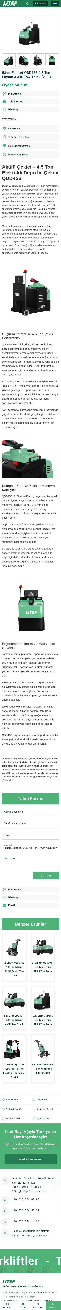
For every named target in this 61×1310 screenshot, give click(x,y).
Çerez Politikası (10, 1292)
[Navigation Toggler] (55, 3)
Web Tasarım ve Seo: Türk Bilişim (19, 1296)
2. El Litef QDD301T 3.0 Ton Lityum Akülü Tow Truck (43, 967)
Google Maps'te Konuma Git (29, 1191)
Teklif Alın (23, 1307)
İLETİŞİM (40, 3)
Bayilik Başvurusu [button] (30, 1159)
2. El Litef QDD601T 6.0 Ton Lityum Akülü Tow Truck (14, 1020)
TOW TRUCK (9, 119)
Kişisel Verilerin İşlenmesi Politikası (39, 1292)
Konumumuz (38, 1307)
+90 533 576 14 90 (25, 1221)
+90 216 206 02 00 (25, 1199)
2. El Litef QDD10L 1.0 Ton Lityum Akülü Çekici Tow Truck (14, 969)
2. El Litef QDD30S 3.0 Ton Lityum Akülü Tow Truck (43, 1020)
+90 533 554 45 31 (25, 1210)
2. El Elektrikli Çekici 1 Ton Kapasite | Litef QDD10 (43, 1068)
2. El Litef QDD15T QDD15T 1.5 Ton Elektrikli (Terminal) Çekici (14, 1071)
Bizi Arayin (7, 1307)
